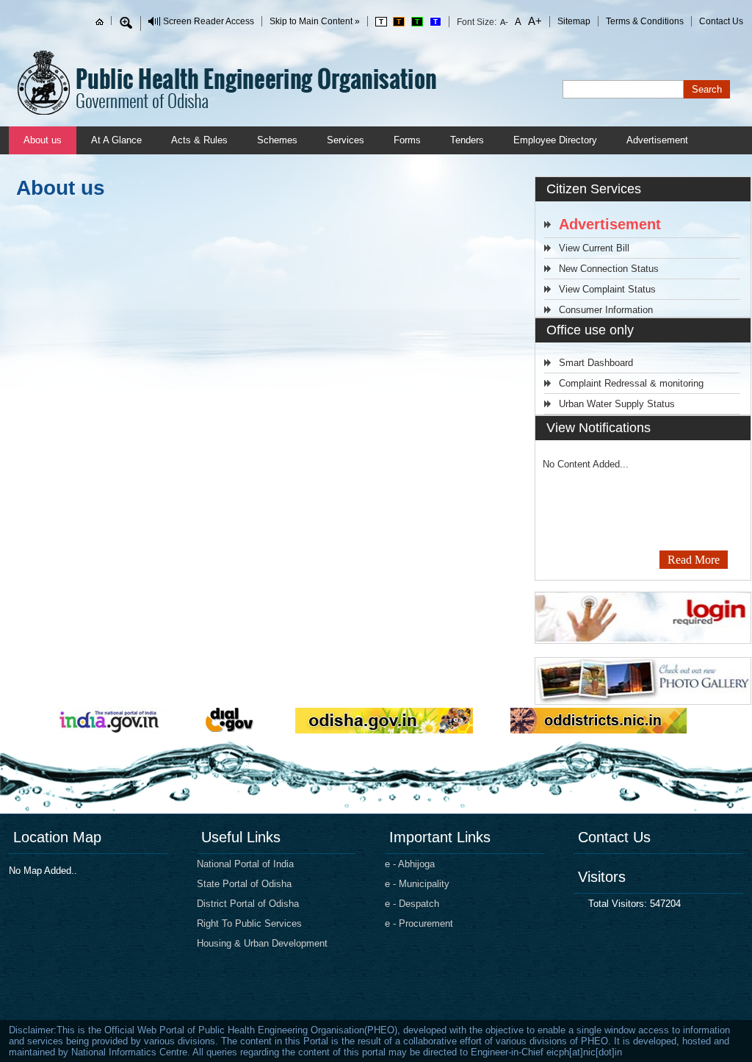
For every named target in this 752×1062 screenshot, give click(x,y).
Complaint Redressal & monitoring (631, 383)
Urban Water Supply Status (617, 403)
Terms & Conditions (645, 21)
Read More (694, 559)
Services (345, 140)
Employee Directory (555, 140)
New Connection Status (609, 268)
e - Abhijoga (410, 863)
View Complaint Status (607, 289)
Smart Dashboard (596, 362)
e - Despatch (412, 903)
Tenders (467, 140)
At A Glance (116, 140)
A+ (534, 21)
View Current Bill (594, 248)
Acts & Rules (199, 140)
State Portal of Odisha (244, 883)
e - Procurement (419, 923)
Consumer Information (606, 309)
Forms (407, 140)
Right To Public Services (249, 923)
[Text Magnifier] (126, 23)
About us (43, 140)
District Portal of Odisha (248, 903)
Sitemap (573, 21)
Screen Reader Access (208, 21)
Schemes (277, 140)
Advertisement (657, 140)
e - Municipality (417, 883)
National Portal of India (245, 863)
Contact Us (721, 21)
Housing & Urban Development (262, 943)
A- (504, 22)
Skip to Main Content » (315, 21)
